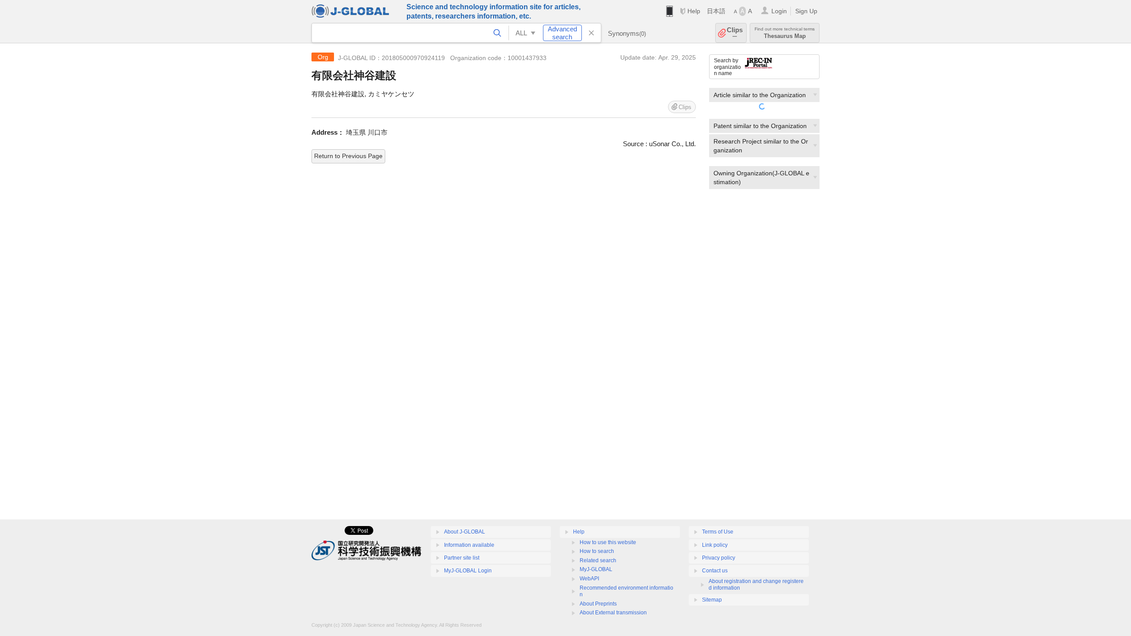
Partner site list (461, 558)
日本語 (716, 11)
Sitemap (712, 600)
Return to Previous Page (348, 155)
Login (779, 11)
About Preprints (598, 604)
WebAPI (589, 578)
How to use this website (608, 542)
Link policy (715, 545)
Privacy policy (718, 558)
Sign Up (806, 11)
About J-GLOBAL (464, 532)
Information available (469, 545)
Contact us (715, 571)
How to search (597, 551)
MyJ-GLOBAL (596, 569)
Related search (598, 560)
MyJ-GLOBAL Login (468, 571)
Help (693, 11)
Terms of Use (717, 532)
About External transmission (613, 613)
